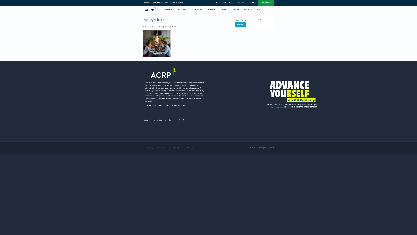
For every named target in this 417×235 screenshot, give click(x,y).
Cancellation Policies (176, 148)
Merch (252, 3)
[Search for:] (248, 20)
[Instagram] (179, 120)
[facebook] (174, 120)
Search (240, 24)
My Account (266, 3)
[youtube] (170, 120)
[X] (184, 120)
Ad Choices (190, 148)
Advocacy (240, 3)
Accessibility (148, 148)
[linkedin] (165, 120)
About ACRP (226, 3)
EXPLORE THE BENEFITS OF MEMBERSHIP (300, 107)
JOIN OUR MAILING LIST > (175, 105)
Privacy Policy (160, 148)
